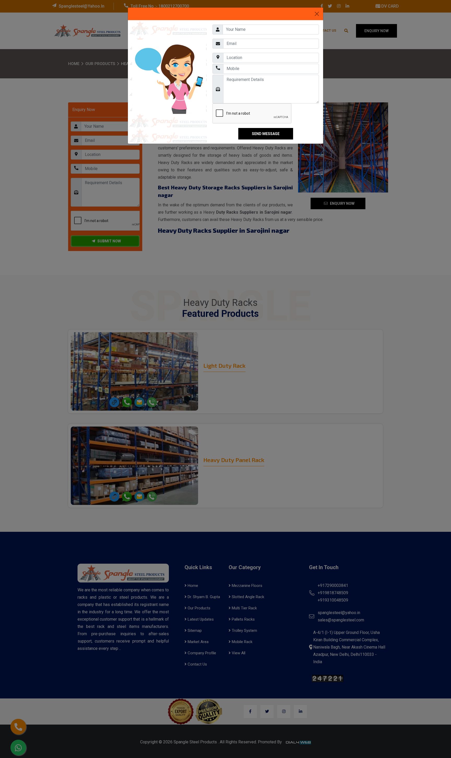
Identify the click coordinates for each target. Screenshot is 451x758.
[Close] (317, 14)
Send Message (266, 134)
